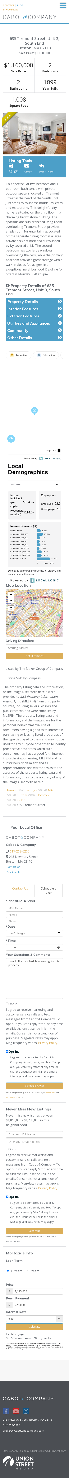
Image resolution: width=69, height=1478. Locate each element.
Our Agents (14, 872)
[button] (5, 133)
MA (50, 790)
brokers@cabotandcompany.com (23, 1430)
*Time (11, 941)
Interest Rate (16, 1312)
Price (10, 1285)
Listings (31, 790)
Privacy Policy (47, 1043)
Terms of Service (12, 1097)
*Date (10, 926)
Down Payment (17, 1298)
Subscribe (34, 1231)
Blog (20, 5)
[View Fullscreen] (11, 608)
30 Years (15, 1271)
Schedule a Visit (48, 890)
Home (10, 790)
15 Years (32, 1271)
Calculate (34, 1326)
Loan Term (14, 1261)
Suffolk (22, 795)
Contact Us (13, 867)
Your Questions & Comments (28, 955)
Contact (8, 5)
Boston (43, 795)
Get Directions (35, 656)
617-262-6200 (10, 9)
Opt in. (13, 1051)
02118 (21, 800)
